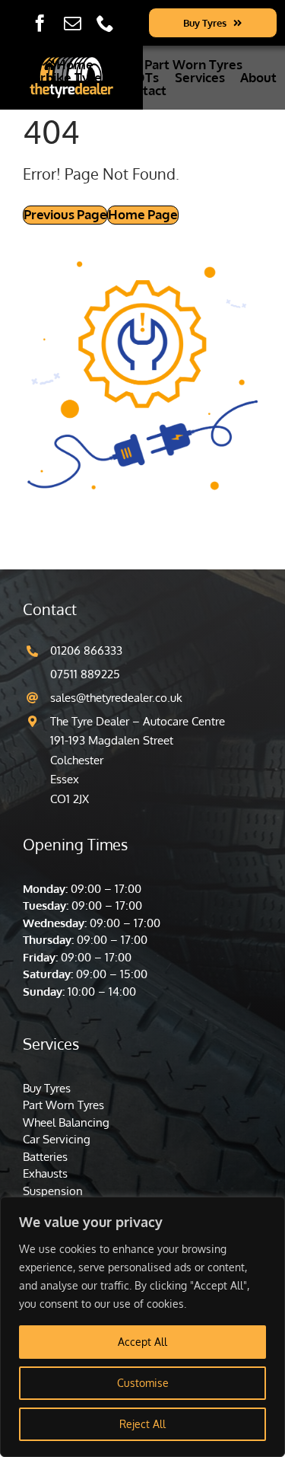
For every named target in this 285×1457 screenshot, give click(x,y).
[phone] (105, 23)
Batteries (45, 1156)
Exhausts (45, 1173)
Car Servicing (56, 1139)
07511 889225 (85, 674)
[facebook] (40, 23)
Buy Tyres (47, 1088)
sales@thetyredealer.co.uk (116, 697)
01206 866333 (86, 650)
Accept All (142, 1341)
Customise (143, 1382)
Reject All (142, 1423)
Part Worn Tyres (63, 1105)
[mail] (72, 23)
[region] (142, 1327)
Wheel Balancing (66, 1122)
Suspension (53, 1191)
